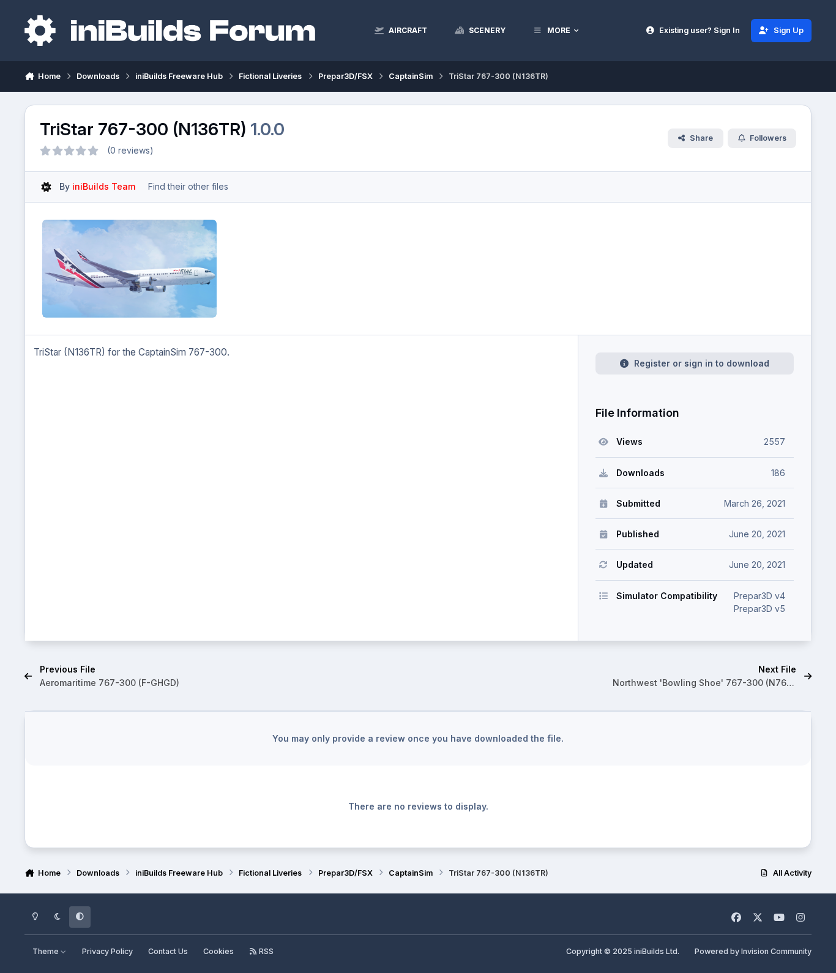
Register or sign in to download (701, 363)
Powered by (753, 951)
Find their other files (188, 186)
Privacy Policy (107, 951)
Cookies (218, 951)
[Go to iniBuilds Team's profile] (46, 187)
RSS (265, 951)
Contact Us (168, 951)
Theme (46, 951)
